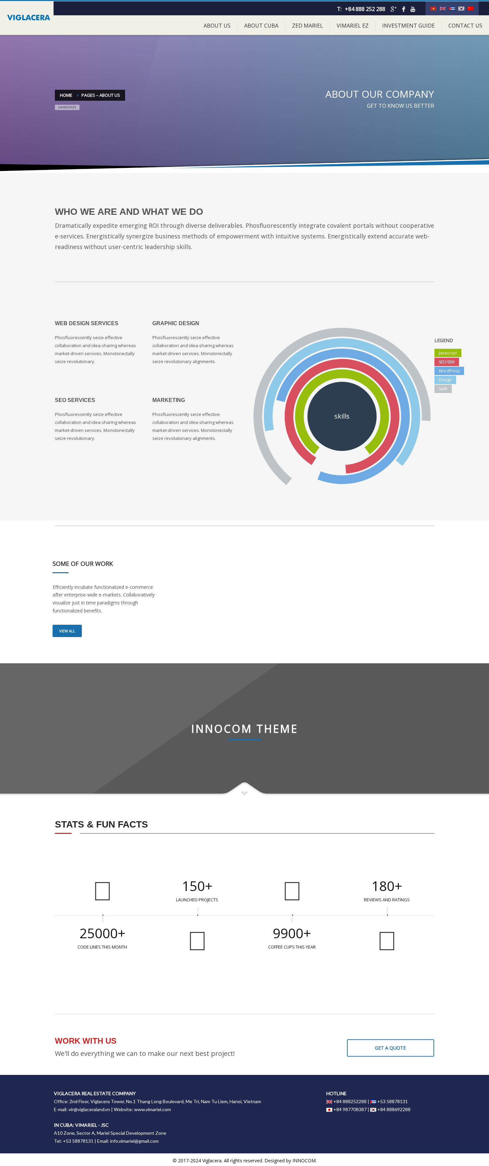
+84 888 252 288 (365, 9)
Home (66, 95)
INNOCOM (304, 1160)
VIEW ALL (67, 630)
